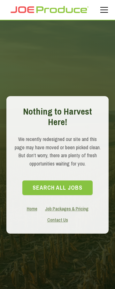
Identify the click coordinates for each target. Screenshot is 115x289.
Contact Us (57, 219)
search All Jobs (57, 188)
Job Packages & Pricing (66, 208)
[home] (49, 10)
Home (32, 208)
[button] (102, 10)
